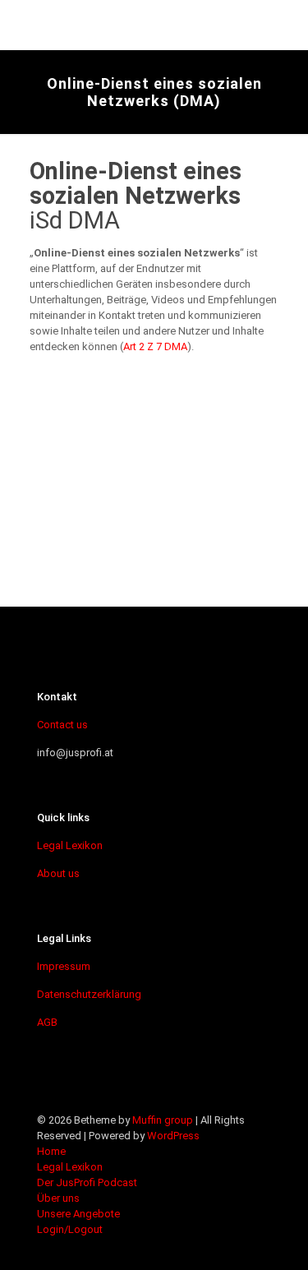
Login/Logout (70, 1229)
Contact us (62, 724)
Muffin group (162, 1120)
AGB (47, 1022)
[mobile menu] (286, 25)
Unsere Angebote (78, 1214)
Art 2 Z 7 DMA (155, 346)
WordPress (173, 1135)
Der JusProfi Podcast (87, 1182)
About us (58, 873)
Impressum (63, 966)
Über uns (58, 1198)
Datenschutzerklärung (89, 994)
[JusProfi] (135, 24)
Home (51, 1151)
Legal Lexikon (70, 845)
